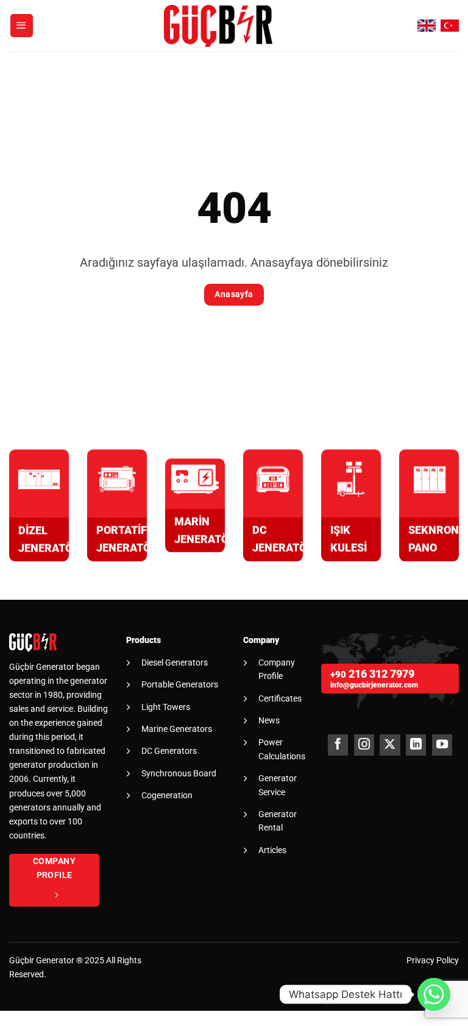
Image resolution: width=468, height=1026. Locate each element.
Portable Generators (179, 684)
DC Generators (169, 751)
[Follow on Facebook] (338, 745)
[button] (22, 25)
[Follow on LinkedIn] (416, 745)
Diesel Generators (174, 662)
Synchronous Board (178, 773)
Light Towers (165, 707)
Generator (55, 960)
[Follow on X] (390, 745)
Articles (272, 850)
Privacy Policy (432, 960)
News (269, 720)
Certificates (280, 698)
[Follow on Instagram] (364, 745)
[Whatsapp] (433, 994)
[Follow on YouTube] (442, 745)
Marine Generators (176, 729)
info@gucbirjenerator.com (374, 685)
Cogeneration (167, 795)
